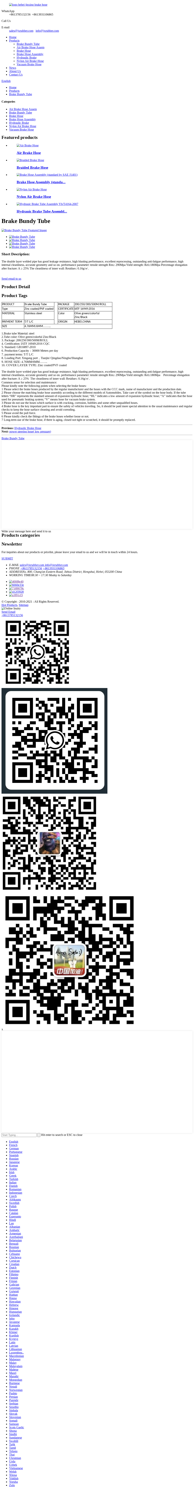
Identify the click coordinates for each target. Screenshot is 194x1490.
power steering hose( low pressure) (30, 431)
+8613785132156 (12, 615)
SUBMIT (7, 558)
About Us (15, 71)
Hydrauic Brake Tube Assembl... (42, 211)
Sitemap (23, 605)
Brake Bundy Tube (28, 44)
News (12, 67)
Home (12, 37)
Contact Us (16, 74)
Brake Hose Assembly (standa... (41, 182)
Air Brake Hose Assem (30, 47)
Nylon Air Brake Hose (30, 61)
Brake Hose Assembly (30, 54)
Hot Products (9, 605)
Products (14, 40)
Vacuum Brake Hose (29, 64)
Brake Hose (24, 50)
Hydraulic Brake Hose (27, 428)
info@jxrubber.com (47, 30)
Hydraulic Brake (27, 57)
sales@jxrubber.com (21, 30)
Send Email (8, 611)
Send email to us (11, 278)
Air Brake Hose (29, 153)
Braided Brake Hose (32, 168)
